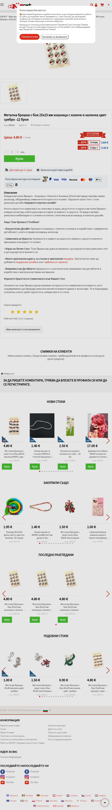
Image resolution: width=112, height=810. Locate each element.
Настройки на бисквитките (54, 37)
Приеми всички (29, 37)
